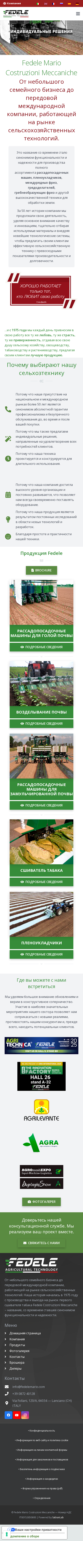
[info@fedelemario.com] (8, 1387)
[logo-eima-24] (41, 1076)
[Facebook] (8, 1415)
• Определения (41, 1498)
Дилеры (15, 1368)
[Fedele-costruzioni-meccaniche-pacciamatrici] (41, 914)
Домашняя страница (25, 1333)
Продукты (17, 1345)
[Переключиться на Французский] (54, 3)
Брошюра (16, 1362)
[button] (78, 14)
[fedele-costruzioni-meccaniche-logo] (16, 14)
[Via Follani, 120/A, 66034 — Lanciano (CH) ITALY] (8, 1403)
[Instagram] (25, 1415)
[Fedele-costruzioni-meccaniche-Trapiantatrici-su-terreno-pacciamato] (41, 756)
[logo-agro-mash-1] (41, 1177)
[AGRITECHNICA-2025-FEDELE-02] (41, 1045)
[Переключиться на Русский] (62, 3)
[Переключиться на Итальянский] (39, 3)
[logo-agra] (41, 1143)
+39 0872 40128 (23, 1394)
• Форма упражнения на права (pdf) (41, 1488)
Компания (17, 1339)
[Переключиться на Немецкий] (78, 3)
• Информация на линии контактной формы (41, 1450)
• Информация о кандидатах (41, 1478)
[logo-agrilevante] (41, 1109)
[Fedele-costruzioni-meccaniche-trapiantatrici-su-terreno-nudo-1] (41, 602)
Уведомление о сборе (22, 1536)
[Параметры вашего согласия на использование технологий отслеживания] (6, 1534)
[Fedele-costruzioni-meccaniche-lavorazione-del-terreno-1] (41, 683)
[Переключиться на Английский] (46, 3)
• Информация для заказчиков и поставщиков (41, 1459)
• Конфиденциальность (41, 1430)
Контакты (17, 1357)
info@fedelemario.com (28, 1387)
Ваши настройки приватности (38, 1530)
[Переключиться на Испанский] (70, 3)
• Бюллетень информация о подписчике (41, 1469)
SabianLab (58, 1517)
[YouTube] (17, 1415)
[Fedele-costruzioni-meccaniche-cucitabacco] (41, 841)
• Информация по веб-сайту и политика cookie (41, 1440)
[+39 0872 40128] (8, 1393)
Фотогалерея (19, 1351)
